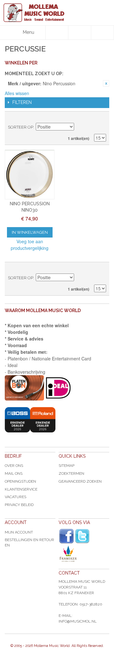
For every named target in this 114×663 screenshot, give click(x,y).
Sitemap (66, 465)
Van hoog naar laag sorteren (80, 127)
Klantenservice (21, 489)
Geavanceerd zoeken (80, 481)
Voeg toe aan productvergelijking (29, 244)
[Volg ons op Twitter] (82, 536)
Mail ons (13, 473)
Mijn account (19, 532)
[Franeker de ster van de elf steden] (84, 553)
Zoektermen (71, 473)
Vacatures (15, 497)
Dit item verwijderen (106, 83)
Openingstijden (20, 481)
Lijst (101, 118)
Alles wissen (17, 93)
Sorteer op (20, 127)
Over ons (14, 465)
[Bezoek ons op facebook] (66, 536)
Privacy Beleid (19, 505)
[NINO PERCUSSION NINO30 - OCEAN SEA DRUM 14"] (29, 174)
